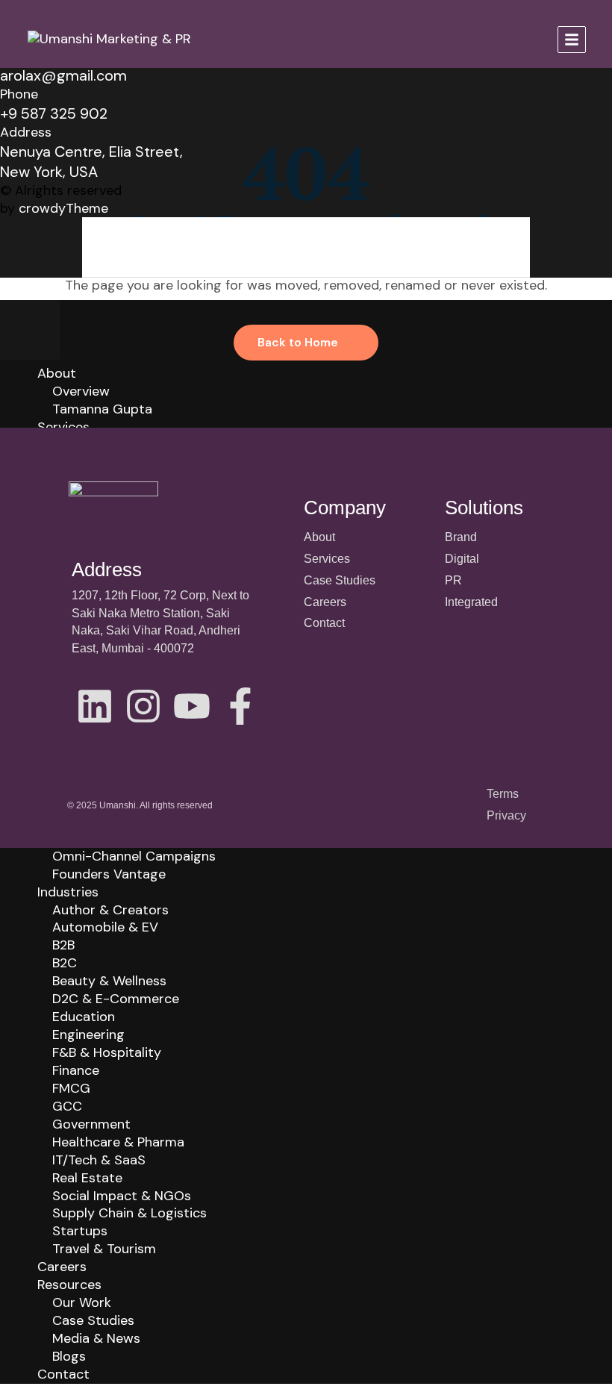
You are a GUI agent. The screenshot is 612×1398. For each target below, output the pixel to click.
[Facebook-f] (240, 706)
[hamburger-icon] (572, 39)
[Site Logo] (109, 39)
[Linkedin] (94, 706)
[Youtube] (191, 706)
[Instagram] (143, 706)
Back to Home (297, 342)
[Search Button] (522, 247)
